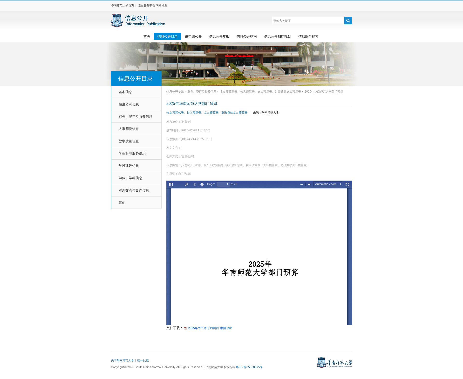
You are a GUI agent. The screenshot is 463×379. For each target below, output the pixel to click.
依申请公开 (193, 36)
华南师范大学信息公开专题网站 (138, 20)
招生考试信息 (129, 104)
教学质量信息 (129, 141)
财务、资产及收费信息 (135, 116)
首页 (146, 36)
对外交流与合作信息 (134, 190)
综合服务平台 (146, 5)
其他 (122, 202)
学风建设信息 (129, 166)
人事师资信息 (129, 129)
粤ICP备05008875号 (249, 367)
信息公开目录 (167, 36)
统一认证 (143, 360)
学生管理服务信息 (132, 153)
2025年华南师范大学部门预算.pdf (210, 328)
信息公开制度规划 (277, 36)
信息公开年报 (219, 36)
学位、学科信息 (130, 178)
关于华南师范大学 (122, 360)
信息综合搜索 (308, 36)
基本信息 (125, 92)
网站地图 (161, 5)
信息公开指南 (247, 36)
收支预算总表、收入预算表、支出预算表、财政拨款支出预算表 (206, 112)
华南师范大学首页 (122, 5)
